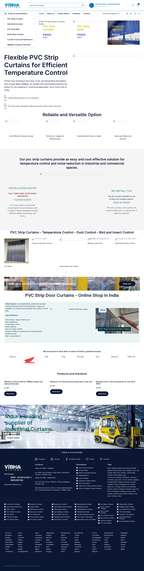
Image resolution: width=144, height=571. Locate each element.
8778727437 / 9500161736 (108, 4)
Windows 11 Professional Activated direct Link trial (71, 382)
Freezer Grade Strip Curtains (42, 243)
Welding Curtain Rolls (95, 243)
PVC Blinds (8, 266)
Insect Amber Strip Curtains (69, 266)
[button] (70, 272)
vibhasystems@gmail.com (111, 13)
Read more (10, 394)
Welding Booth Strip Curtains (125, 243)
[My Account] (132, 5)
